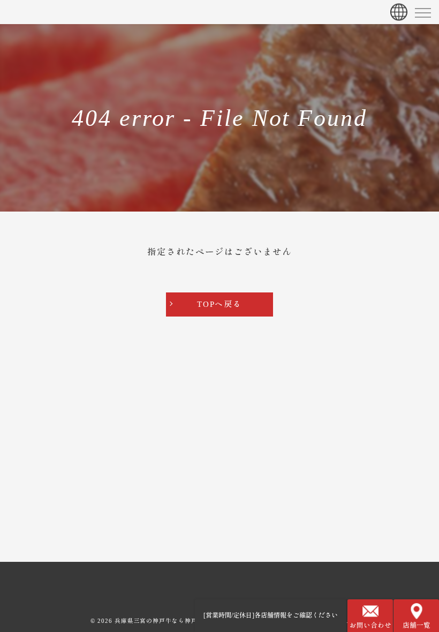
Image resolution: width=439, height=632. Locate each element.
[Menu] (422, 12)
